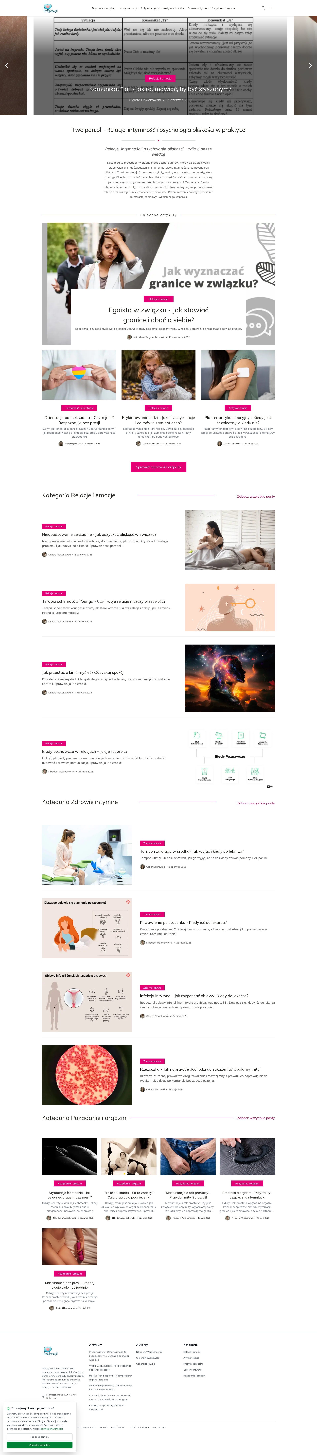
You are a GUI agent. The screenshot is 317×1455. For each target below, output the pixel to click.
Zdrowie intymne (197, 8)
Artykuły (95, 1345)
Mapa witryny (159, 1427)
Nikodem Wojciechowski (149, 1351)
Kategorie (190, 1345)
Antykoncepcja (150, 8)
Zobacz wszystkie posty (256, 496)
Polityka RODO (118, 1427)
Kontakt (103, 1427)
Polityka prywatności (86, 1427)
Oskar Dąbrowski (145, 1363)
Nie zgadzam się (40, 1436)
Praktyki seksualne (173, 8)
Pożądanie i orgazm (223, 8)
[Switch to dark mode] (272, 8)
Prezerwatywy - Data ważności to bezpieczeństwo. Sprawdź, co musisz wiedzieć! (109, 1355)
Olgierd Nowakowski (147, 1357)
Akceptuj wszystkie (39, 1444)
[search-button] (263, 8)
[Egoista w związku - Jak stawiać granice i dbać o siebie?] (158, 284)
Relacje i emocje (128, 8)
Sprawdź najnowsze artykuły (158, 467)
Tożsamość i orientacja (79, 408)
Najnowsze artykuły (104, 8)
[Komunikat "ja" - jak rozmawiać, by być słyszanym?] (158, 65)
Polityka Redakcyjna (139, 1427)
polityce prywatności (52, 1428)
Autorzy (142, 1345)
